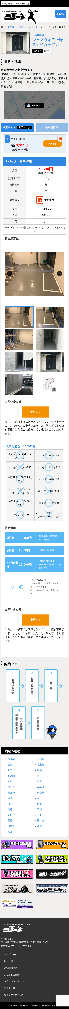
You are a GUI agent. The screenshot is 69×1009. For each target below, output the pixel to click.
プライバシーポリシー (15, 981)
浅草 (39, 781)
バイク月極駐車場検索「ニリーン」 (16, 928)
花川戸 (11, 815)
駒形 (39, 770)
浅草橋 (40, 786)
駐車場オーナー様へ (14, 994)
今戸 (39, 798)
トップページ (10, 954)
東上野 (11, 792)
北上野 (35, 27)
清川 (39, 826)
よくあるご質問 (12, 974)
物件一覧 (8, 961)
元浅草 (40, 759)
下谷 (10, 820)
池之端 (11, 775)
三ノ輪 (40, 820)
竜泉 (10, 781)
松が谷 (11, 786)
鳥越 (10, 809)
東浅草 (40, 792)
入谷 (10, 831)
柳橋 (10, 770)
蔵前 (10, 798)
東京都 (11, 27)
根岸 (10, 803)
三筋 (39, 809)
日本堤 (11, 826)
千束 (39, 815)
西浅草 (11, 759)
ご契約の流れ (10, 968)
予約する (52, 143)
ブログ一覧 (9, 988)
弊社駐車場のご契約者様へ (14, 3)
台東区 (23, 27)
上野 (10, 764)
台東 (39, 803)
